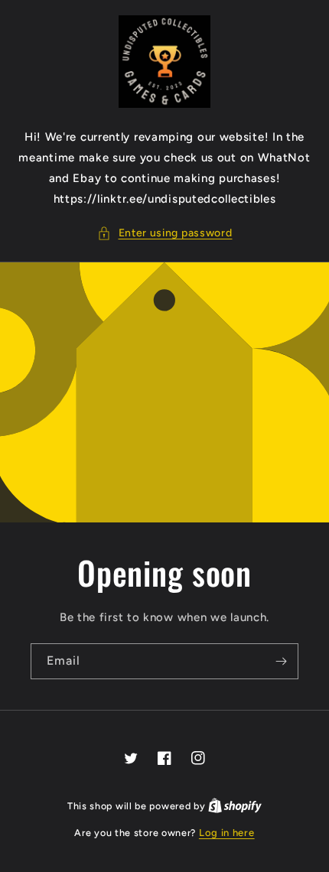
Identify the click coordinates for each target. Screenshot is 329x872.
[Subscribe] (281, 661)
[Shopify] (235, 806)
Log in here (227, 832)
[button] (165, 232)
